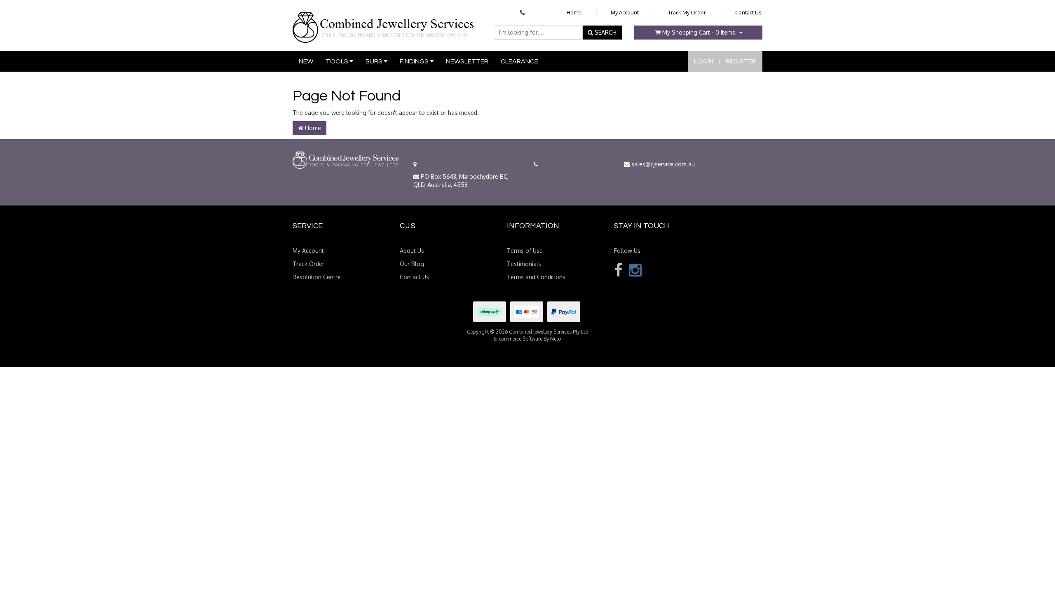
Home (574, 12)
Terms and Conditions (536, 276)
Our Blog (412, 263)
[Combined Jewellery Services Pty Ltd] (385, 21)
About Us (412, 250)
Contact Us (748, 12)
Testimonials (524, 263)
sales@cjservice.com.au (662, 164)
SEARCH (605, 32)
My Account (625, 12)
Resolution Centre (317, 276)
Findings (415, 61)
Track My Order (687, 12)
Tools (337, 61)
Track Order (308, 263)
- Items (698, 32)
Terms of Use (525, 250)
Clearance (519, 61)
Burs (375, 61)
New (306, 61)
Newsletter (467, 61)
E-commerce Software (518, 339)
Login (703, 61)
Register (741, 61)
